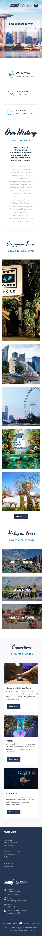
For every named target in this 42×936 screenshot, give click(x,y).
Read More (13, 706)
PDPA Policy (8, 863)
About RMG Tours (10, 843)
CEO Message (9, 845)
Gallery (6, 857)
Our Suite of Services (12, 852)
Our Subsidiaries (10, 854)
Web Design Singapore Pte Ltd (22, 930)
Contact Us (8, 866)
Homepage (8, 840)
